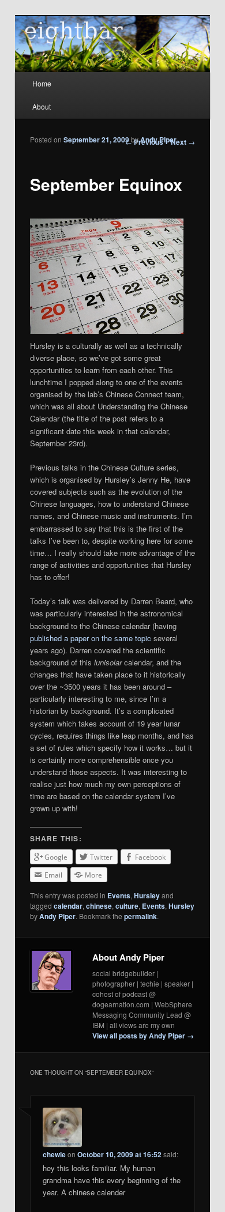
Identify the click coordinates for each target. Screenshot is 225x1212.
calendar (68, 906)
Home (41, 83)
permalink (140, 916)
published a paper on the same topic (90, 638)
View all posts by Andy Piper (143, 1035)
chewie (54, 1154)
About (41, 106)
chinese (99, 906)
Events (118, 895)
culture (126, 906)
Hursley (147, 895)
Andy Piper (158, 139)
